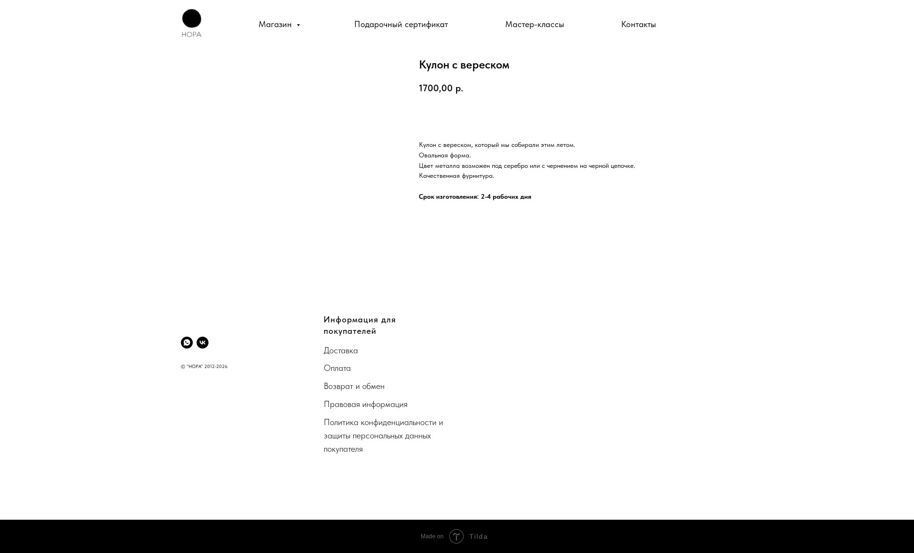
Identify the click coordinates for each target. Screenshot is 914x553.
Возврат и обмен (354, 386)
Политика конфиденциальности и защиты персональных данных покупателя (383, 435)
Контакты (638, 24)
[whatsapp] (187, 343)
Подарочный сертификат (401, 24)
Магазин (276, 24)
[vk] (203, 343)
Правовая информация (365, 404)
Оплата (337, 368)
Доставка (341, 350)
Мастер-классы (534, 24)
